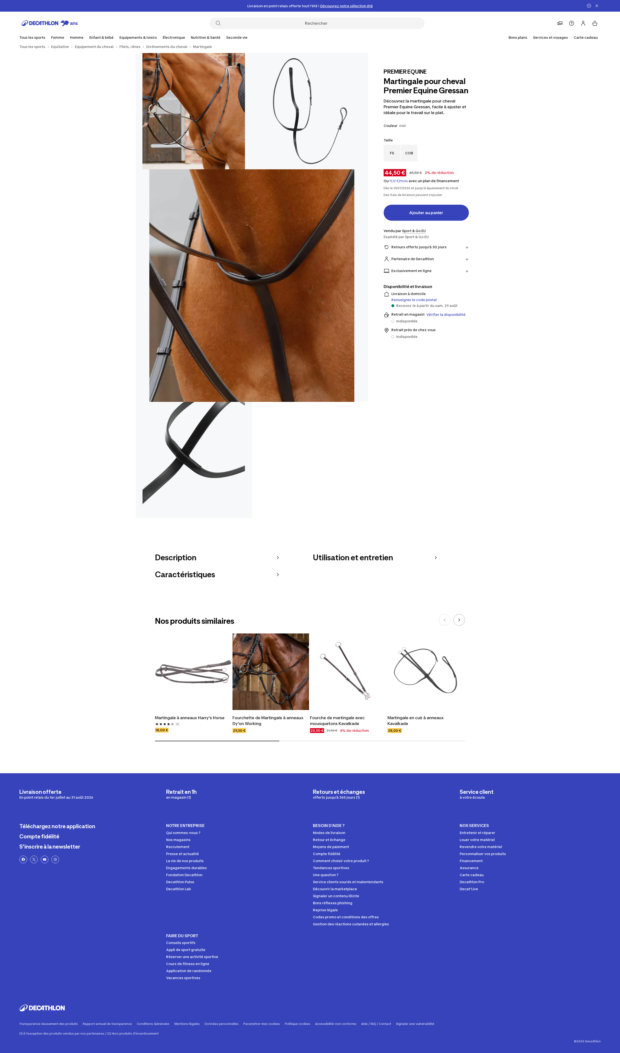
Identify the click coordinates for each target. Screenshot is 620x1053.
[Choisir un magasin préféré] (560, 23)
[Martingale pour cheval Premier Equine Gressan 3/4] (252, 285)
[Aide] (571, 23)
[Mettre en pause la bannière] (589, 6)
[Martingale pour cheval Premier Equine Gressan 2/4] (194, 111)
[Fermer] (597, 6)
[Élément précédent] (444, 620)
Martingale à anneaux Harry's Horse (190, 717)
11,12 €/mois (398, 181)
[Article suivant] (459, 620)
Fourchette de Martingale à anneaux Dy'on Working (268, 720)
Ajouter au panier (426, 212)
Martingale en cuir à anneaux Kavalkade (416, 720)
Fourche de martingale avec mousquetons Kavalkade (338, 720)
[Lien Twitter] (34, 859)
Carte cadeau (586, 37)
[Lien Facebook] (23, 859)
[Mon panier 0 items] (595, 23)
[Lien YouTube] (44, 859)
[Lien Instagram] (55, 859)
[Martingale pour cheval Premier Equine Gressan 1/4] (310, 111)
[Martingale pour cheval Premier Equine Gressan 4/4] (194, 460)
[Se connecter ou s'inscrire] (583, 23)
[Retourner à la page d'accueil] (49, 23)
